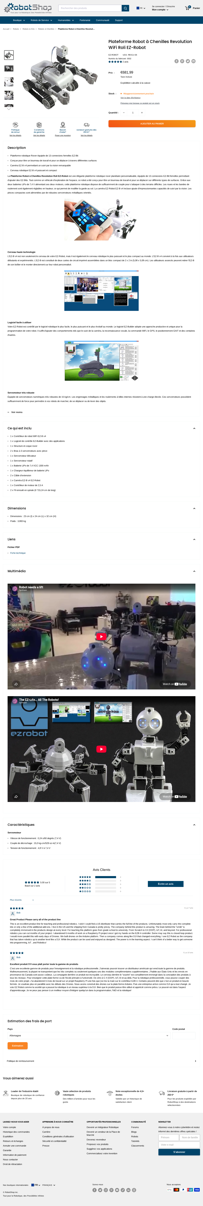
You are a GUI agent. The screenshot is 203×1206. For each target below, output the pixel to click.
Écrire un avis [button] (165, 884)
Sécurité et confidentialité (54, 1141)
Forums (135, 1127)
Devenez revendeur (96, 1139)
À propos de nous (50, 1127)
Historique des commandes (16, 1132)
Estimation (17, 1045)
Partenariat (85, 20)
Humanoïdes (64, 20)
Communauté (102, 20)
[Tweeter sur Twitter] (188, 61)
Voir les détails (15, 135)
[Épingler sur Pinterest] (182, 61)
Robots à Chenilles (46, 29)
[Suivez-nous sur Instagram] (106, 1190)
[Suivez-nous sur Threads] (134, 1190)
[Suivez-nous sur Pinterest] (111, 1190)
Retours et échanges (13, 1141)
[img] (16, 908)
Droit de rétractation (12, 1164)
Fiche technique (18, 553)
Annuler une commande (14, 1145)
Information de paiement (14, 1155)
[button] (9, 109)
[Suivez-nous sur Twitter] (100, 1190)
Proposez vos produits (97, 1144)
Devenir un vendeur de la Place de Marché (103, 1133)
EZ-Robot (113, 55)
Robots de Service (40, 20)
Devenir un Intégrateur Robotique (103, 1127)
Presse (45, 1145)
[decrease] (124, 113)
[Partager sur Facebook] (176, 61)
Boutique (17, 20)
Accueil (6, 29)
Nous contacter (10, 1159)
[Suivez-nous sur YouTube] (117, 1190)
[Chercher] (125, 8)
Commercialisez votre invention (102, 1153)
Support (119, 20)
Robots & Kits (29, 29)
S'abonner (179, 1152)
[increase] (142, 113)
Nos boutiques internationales (15, 1185)
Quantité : (113, 112)
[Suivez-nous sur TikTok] (123, 1190)
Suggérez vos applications (99, 1149)
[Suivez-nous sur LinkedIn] (128, 1190)
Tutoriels (135, 1141)
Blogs (134, 1132)
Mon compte (159, 9)
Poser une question (63, 135)
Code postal (178, 1029)
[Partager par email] (193, 61)
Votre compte (9, 1127)
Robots (16, 29)
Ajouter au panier (152, 123)
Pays (10, 1029)
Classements (137, 1145)
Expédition (8, 1136)
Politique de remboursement (20, 1061)
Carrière (46, 1132)
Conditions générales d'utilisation (58, 1136)
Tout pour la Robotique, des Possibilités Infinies (23, 1196)
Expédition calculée (130, 83)
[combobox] (90, 8)
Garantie (7, 1150)
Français (47, 1185)
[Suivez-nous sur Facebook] (94, 1190)
